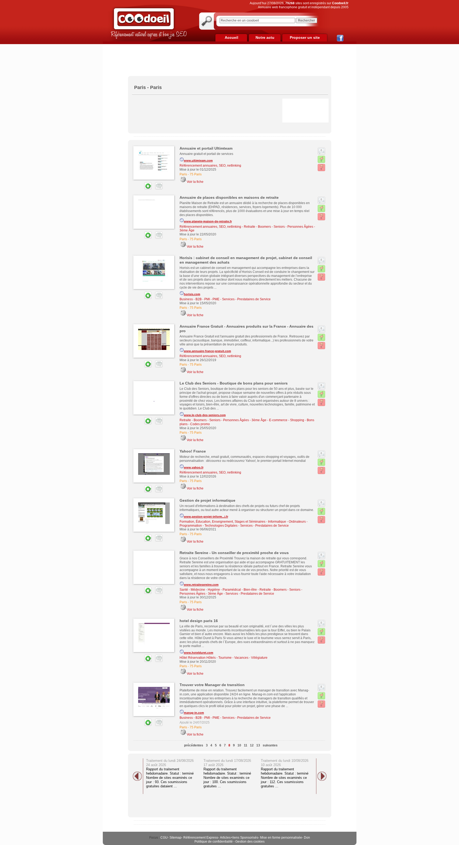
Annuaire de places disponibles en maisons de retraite (229, 197)
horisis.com (192, 294)
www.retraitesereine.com (201, 584)
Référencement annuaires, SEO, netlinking (210, 165)
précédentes (193, 745)
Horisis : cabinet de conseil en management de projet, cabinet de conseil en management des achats (246, 260)
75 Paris (196, 174)
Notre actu (265, 37)
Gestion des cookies (250, 841)
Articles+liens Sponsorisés (239, 837)
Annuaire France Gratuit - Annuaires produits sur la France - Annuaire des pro (246, 328)
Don (307, 837)
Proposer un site (305, 37)
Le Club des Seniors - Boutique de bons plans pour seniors (234, 383)
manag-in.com (194, 712)
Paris (183, 174)
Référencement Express (200, 837)
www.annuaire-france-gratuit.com (207, 351)
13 (258, 745)
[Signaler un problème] (157, 188)
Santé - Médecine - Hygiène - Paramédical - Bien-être (218, 590)
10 (239, 745)
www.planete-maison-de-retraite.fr (208, 221)
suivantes (270, 745)
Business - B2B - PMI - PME (199, 299)
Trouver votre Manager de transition (212, 685)
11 (245, 745)
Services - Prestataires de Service (246, 299)
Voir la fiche (195, 182)
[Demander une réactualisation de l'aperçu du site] (142, 188)
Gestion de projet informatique (207, 500)
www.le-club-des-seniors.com (205, 415)
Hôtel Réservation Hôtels (198, 658)
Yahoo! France (193, 451)
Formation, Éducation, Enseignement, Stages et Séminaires (222, 521)
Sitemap (175, 837)
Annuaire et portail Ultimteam (206, 148)
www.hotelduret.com (198, 652)
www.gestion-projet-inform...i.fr (206, 516)
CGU (164, 837)
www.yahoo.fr (193, 467)
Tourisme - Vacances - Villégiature (242, 658)
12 (252, 745)
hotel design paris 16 (199, 621)
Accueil (231, 37)
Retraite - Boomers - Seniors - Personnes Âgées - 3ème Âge (223, 420)
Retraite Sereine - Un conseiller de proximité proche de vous (234, 553)
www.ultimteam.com (198, 160)
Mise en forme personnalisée (281, 837)
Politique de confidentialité (213, 841)
